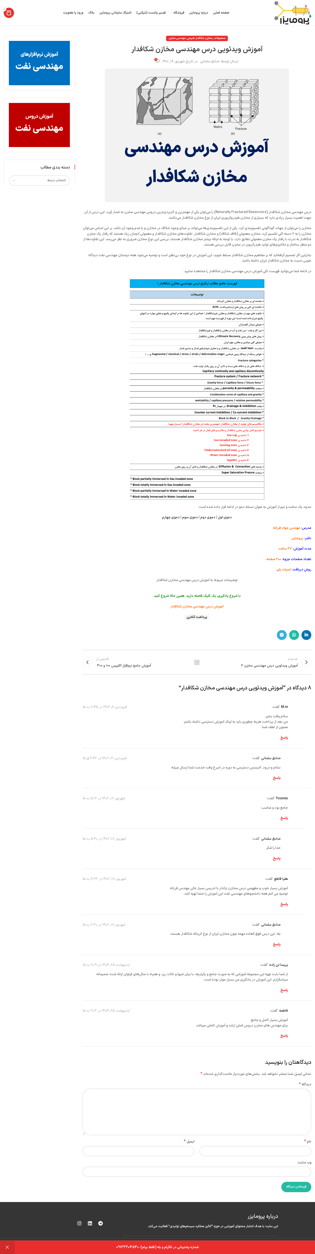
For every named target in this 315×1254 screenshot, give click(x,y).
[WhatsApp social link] (294, 635)
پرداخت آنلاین (197, 617)
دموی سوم (190, 517)
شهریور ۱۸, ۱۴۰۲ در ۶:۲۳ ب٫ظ (104, 879)
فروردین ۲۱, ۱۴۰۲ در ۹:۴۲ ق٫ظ (104, 758)
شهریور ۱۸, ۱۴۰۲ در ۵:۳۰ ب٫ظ (104, 838)
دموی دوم (207, 517)
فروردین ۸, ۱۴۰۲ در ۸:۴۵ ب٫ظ (104, 707)
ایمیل (189, 1141)
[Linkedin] (89, 1223)
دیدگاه (305, 1084)
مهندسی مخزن (177, 38)
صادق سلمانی (210, 61)
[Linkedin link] (306, 635)
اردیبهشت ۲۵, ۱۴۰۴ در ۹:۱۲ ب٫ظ (106, 1010)
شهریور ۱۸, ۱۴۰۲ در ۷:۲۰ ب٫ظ (104, 924)
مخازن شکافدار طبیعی (199, 38)
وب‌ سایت (304, 1162)
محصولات (219, 38)
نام (307, 1141)
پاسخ (284, 737)
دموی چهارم (171, 517)
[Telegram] (100, 1223)
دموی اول (225, 517)
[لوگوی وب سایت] (292, 12)
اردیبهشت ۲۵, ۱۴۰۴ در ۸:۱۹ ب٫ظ (106, 965)
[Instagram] (79, 1223)
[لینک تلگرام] (282, 635)
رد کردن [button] (7, 1247)
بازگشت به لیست (197, 662)
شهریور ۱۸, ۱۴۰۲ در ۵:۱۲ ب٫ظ (103, 798)
